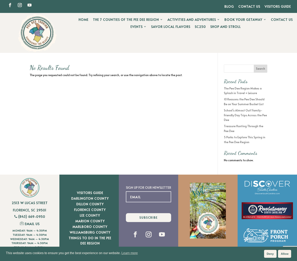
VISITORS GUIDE (278, 6)
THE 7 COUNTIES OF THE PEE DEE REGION (126, 20)
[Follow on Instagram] (20, 5)
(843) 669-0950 (31, 216)
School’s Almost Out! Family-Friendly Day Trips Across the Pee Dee (245, 115)
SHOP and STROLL (225, 27)
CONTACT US (249, 6)
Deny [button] (270, 253)
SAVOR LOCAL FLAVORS (170, 27)
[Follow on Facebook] (10, 5)
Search (260, 68)
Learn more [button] (129, 253)
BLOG (229, 6)
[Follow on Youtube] (29, 5)
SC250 (200, 27)
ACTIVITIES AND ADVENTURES (191, 20)
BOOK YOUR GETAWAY (243, 20)
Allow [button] (285, 253)
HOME (83, 20)
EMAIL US (32, 223)
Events (137, 27)
